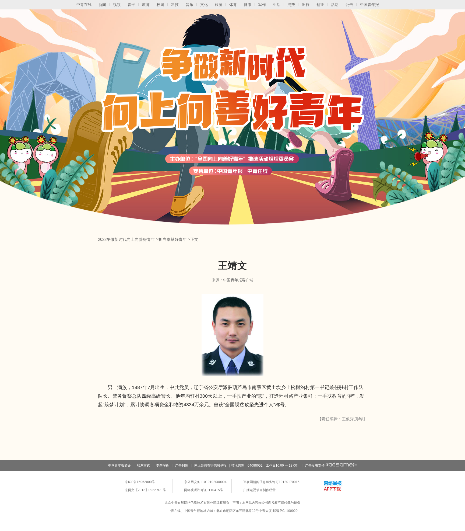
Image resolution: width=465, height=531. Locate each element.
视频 (117, 4)
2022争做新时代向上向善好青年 (126, 239)
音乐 (189, 4)
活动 (335, 4)
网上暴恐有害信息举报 (210, 465)
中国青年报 (369, 4)
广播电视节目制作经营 (259, 490)
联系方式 (143, 465)
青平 (131, 4)
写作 (262, 4)
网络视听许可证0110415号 (203, 490)
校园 (160, 4)
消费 (291, 4)
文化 (204, 4)
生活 (276, 4)
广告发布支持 (315, 465)
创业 (320, 4)
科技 (175, 4)
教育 (146, 4)
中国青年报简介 (119, 465)
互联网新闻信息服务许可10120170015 (271, 482)
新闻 (102, 4)
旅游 (218, 4)
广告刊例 (181, 465)
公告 (349, 4)
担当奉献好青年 (172, 239)
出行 (305, 4)
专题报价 (162, 465)
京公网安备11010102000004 (205, 482)
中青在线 (83, 4)
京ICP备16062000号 (140, 482)
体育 (233, 4)
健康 (247, 4)
